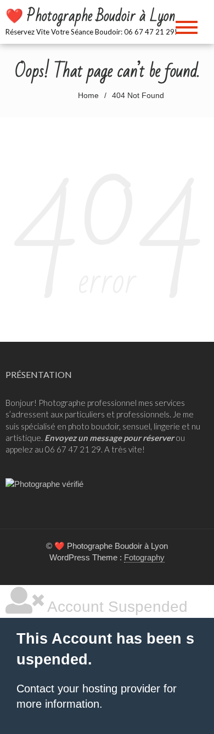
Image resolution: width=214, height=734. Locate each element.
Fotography (144, 557)
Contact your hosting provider (88, 689)
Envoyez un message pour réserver (109, 438)
